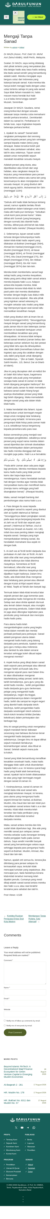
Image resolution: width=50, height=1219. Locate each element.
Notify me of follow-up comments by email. (23, 1021)
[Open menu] (6, 17)
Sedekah (31, 1168)
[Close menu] (15, 13)
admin (14, 47)
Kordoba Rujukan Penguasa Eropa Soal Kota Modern (14, 919)
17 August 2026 (40, 1085)
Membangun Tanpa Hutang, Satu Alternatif (37, 919)
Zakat (30, 1172)
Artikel (21, 47)
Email (6, 998)
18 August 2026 (43, 1071)
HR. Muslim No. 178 (14, 1092)
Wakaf (30, 1165)
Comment (8, 960)
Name (7, 988)
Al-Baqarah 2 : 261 (13, 1085)
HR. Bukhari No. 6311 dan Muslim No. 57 (17, 1101)
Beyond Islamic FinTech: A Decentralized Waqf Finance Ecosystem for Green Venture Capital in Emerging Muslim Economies (18, 1071)
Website (7, 1009)
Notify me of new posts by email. (19, 1026)
